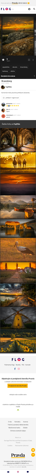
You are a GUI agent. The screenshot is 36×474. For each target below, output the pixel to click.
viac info (24, 467)
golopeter (9, 103)
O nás (10, 422)
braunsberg (23, 67)
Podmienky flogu (10, 365)
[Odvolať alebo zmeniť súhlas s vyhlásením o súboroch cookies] (33, 450)
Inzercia (25, 422)
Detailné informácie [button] (8, 76)
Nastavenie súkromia (21, 446)
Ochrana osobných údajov (18, 431)
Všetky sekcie (22, 3)
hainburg (5, 71)
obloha (13, 71)
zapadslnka (5, 67)
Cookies (10, 446)
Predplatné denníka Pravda (18, 386)
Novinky (18, 365)
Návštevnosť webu (14, 428)
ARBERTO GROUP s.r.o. (22, 463)
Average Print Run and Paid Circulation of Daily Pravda (18, 442)
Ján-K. (8, 109)
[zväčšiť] (29, 60)
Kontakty (17, 422)
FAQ (23, 365)
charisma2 (9, 115)
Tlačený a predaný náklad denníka (18, 425)
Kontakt (28, 365)
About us (18, 437)
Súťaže (25, 428)
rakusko (14, 67)
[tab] (18, 75)
